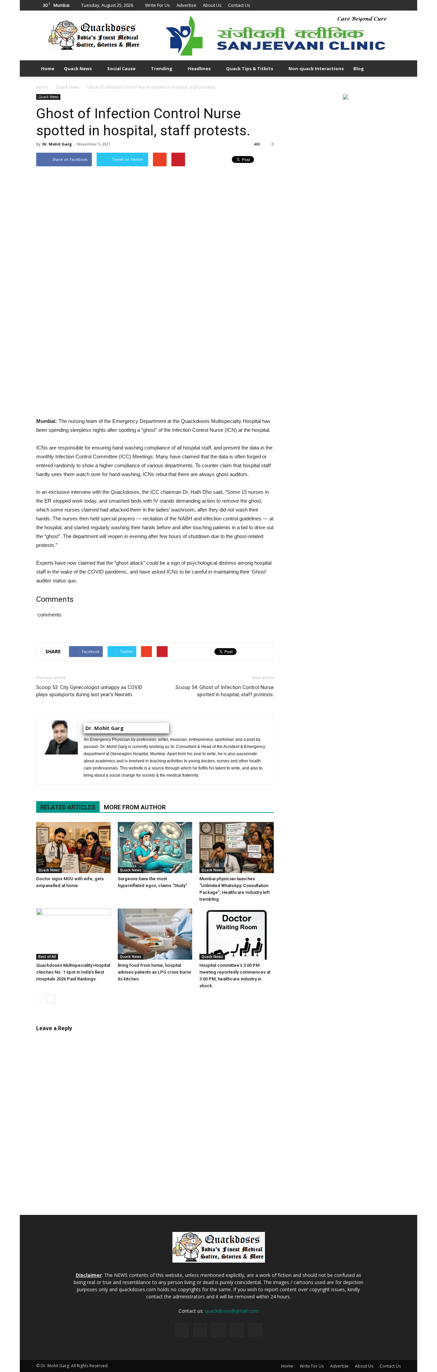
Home (47, 68)
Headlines (199, 68)
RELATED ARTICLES (68, 807)
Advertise (186, 5)
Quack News (78, 68)
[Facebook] (362, 5)
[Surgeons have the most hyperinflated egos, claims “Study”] (155, 847)
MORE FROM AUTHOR (135, 807)
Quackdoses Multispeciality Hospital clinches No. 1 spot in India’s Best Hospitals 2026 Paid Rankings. (73, 972)
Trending (161, 68)
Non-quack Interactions (316, 68)
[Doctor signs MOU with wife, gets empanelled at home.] (73, 847)
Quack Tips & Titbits (249, 68)
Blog (358, 68)
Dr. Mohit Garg (57, 144)
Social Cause (121, 68)
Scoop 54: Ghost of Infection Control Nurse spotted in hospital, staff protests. (224, 691)
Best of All (47, 956)
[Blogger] (351, 5)
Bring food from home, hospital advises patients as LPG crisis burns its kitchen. (154, 972)
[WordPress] (396, 5)
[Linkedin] (373, 5)
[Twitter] (384, 5)
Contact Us (239, 5)
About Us (212, 5)
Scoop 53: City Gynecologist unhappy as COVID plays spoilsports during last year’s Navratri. (89, 691)
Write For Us (157, 5)
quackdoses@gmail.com (231, 1311)
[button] (392, 68)
